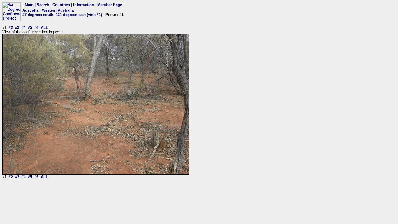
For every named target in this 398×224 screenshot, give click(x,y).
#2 (11, 27)
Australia (30, 10)
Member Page (109, 5)
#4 (24, 27)
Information (83, 5)
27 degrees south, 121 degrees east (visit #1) (62, 15)
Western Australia (58, 10)
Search (43, 5)
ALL (44, 27)
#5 (30, 27)
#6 (36, 27)
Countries (61, 5)
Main (29, 5)
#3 (17, 27)
